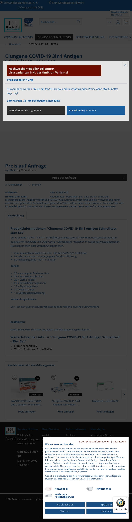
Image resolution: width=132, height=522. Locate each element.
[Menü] (126, 499)
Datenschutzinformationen (94, 441)
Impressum (119, 441)
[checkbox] (48, 488)
